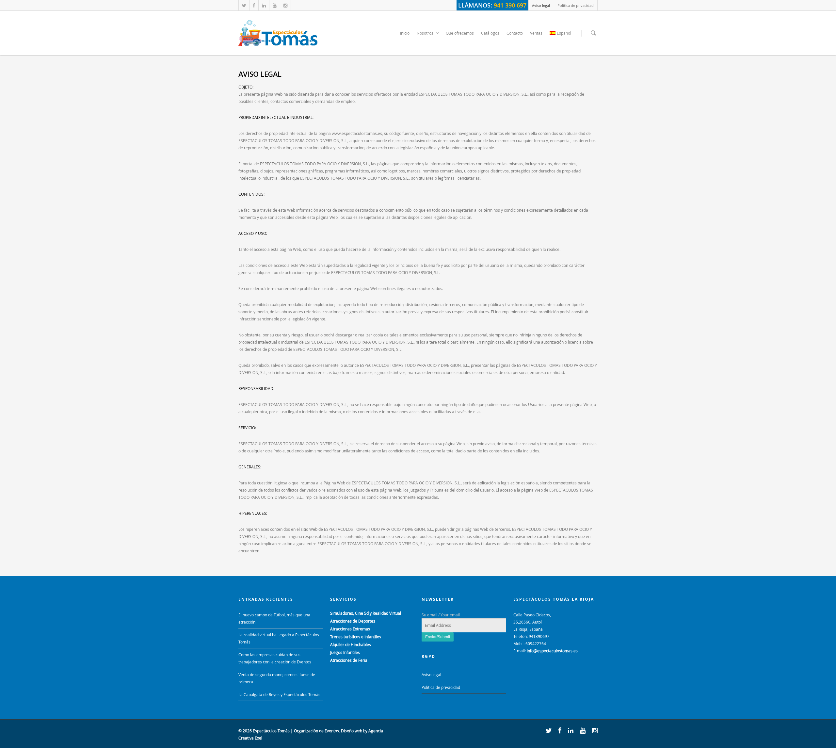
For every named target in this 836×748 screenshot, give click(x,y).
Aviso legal (541, 5)
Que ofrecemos (460, 33)
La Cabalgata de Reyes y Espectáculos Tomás (279, 694)
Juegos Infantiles (345, 652)
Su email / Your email (441, 614)
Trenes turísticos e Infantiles (355, 636)
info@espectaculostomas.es (552, 650)
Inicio (405, 33)
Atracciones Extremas (350, 628)
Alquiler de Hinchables (350, 644)
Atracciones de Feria (348, 660)
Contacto (514, 33)
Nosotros (425, 33)
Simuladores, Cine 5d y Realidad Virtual (365, 613)
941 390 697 (510, 5)
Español (564, 33)
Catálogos (490, 33)
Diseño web (351, 730)
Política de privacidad (575, 5)
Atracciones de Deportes (352, 621)
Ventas (536, 33)
